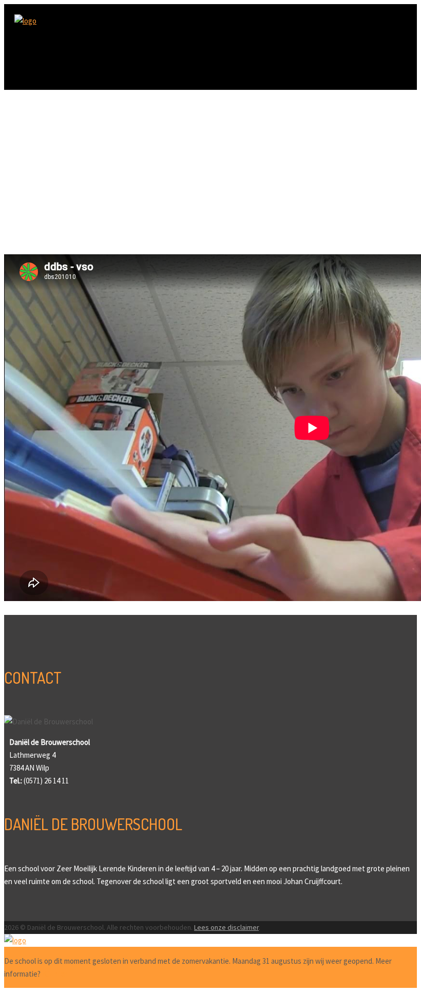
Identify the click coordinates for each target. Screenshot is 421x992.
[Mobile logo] (15, 940)
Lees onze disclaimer (226, 927)
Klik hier (54, 974)
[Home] (25, 21)
